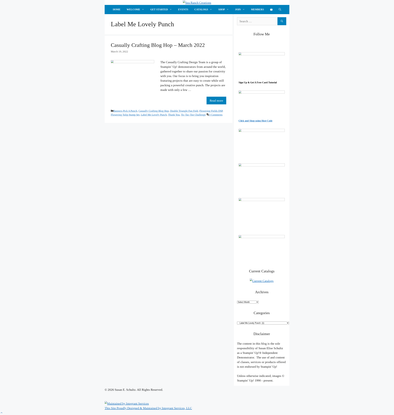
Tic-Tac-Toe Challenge (193, 114)
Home (117, 9)
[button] (1, 412)
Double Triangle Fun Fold (184, 110)
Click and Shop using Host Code (255, 120)
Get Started (159, 9)
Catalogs (201, 9)
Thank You (174, 114)
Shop (221, 9)
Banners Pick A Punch (125, 110)
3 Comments (216, 114)
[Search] (281, 21)
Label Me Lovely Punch (154, 114)
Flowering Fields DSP (211, 110)
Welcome (133, 9)
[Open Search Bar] (280, 9)
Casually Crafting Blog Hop (154, 110)
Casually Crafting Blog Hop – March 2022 (158, 45)
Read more (216, 100)
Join (238, 9)
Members (257, 9)
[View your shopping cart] (271, 9)
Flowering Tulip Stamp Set (125, 114)
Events (183, 9)
